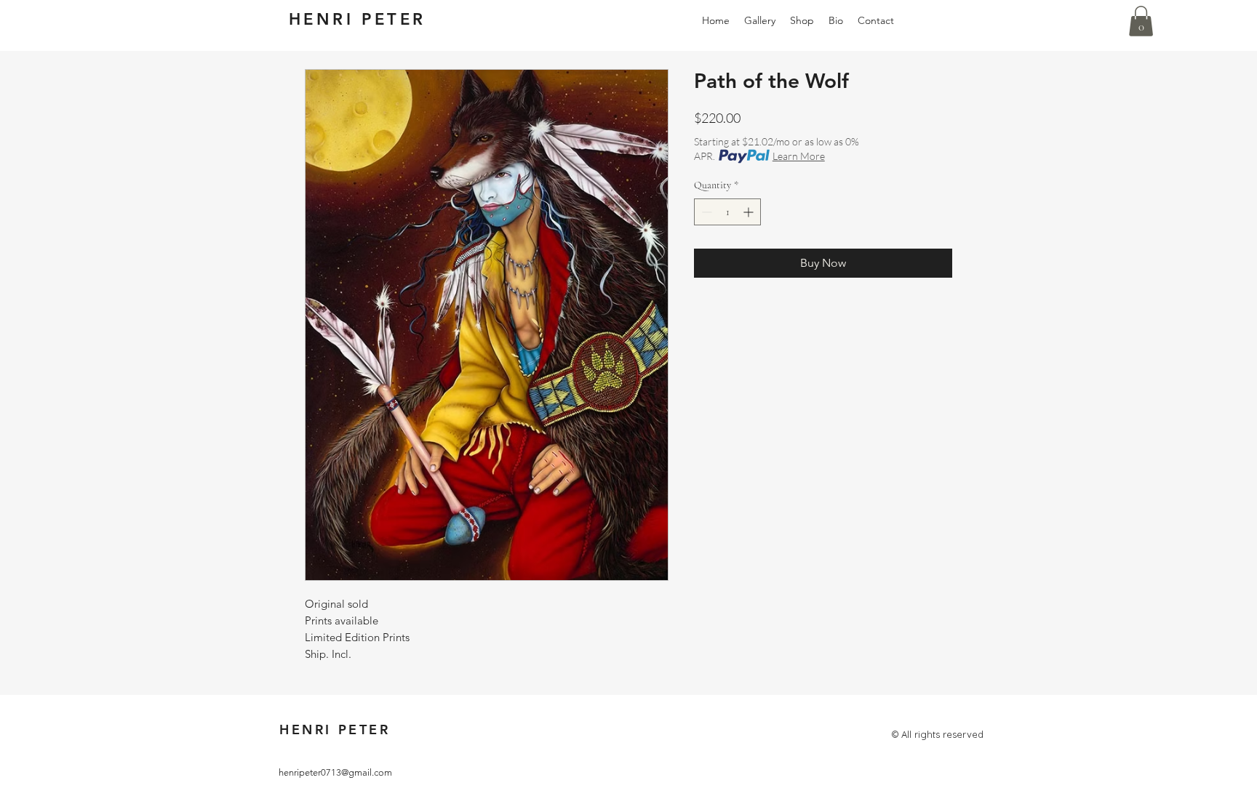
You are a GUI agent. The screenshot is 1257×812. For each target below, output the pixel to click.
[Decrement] (705, 212)
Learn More (799, 156)
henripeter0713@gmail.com (335, 772)
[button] (1141, 21)
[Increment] (750, 212)
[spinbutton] (727, 212)
